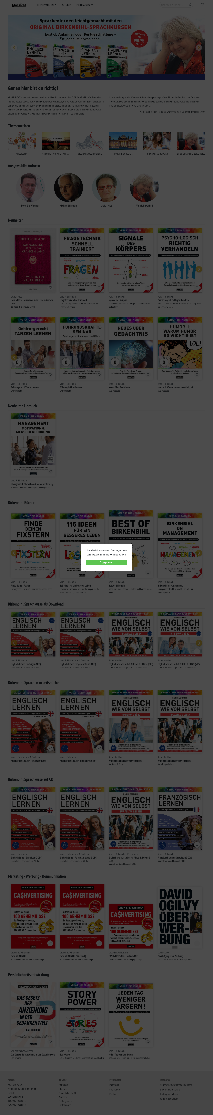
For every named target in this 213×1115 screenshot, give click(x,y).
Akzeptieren (106, 562)
